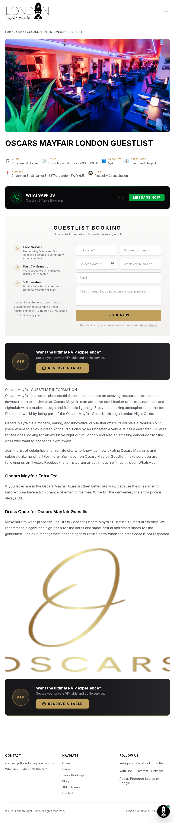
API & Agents (71, 787)
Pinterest (142, 771)
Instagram (126, 763)
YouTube (126, 771)
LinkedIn (157, 771)
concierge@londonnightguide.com (29, 763)
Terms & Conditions (136, 811)
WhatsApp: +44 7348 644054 (26, 769)
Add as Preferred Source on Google (140, 781)
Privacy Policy (148, 325)
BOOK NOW (119, 315)
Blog (65, 781)
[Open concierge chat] (163, 811)
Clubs (20, 32)
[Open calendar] (112, 264)
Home (9, 32)
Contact (67, 793)
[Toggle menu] (165, 11)
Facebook (143, 763)
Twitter (159, 763)
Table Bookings (73, 775)
